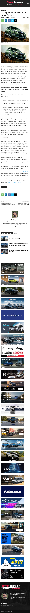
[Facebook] (9, 20)
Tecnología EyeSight (23, 171)
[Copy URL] (15, 20)
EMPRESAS (7, 8)
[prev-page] (2, 257)
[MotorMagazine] (15, 3)
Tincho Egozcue (6, 17)
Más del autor (17, 233)
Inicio (2, 8)
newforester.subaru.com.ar (14, 182)
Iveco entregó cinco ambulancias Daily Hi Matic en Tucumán (8, 205)
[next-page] (4, 257)
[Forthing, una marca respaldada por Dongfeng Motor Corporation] (4, 245)
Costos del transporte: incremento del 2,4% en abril (22, 204)
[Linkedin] (6, 20)
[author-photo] (15, 217)
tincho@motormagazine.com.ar (8, 605)
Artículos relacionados (7, 233)
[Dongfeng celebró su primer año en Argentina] (4, 251)
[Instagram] (13, 227)
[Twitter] (12, 20)
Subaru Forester (10, 187)
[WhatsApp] (2, 20)
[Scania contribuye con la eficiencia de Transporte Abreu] (4, 238)
